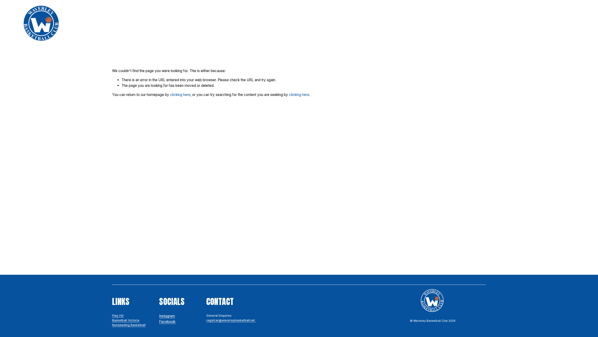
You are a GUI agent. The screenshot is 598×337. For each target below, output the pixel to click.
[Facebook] (566, 23)
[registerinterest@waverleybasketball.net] (577, 23)
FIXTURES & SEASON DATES (330, 23)
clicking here (180, 94)
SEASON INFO (273, 23)
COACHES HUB (424, 23)
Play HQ (118, 315)
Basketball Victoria (125, 320)
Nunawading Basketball (129, 325)
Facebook (167, 321)
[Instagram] (555, 23)
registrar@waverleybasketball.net (231, 320)
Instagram (167, 316)
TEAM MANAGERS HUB (475, 23)
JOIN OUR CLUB (204, 23)
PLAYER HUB (385, 23)
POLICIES (240, 23)
